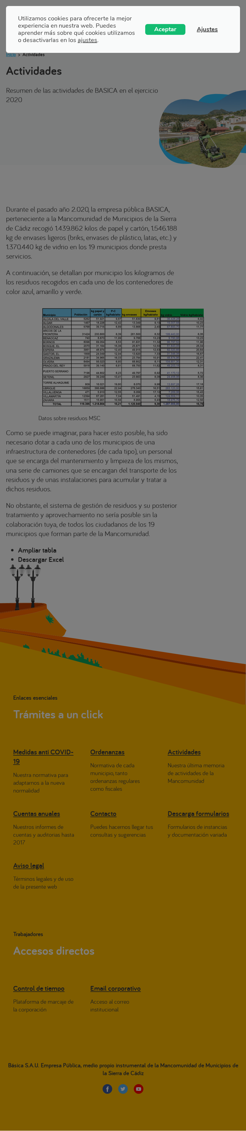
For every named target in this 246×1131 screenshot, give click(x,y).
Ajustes (207, 29)
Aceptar (165, 29)
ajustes (87, 40)
